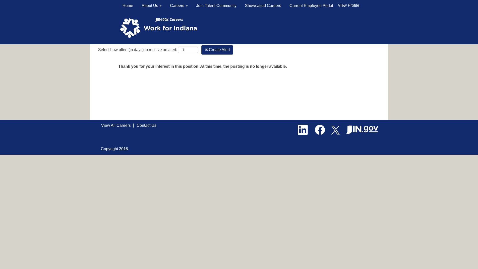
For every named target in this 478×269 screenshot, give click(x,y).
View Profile (348, 5)
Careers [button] (177, 5)
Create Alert (219, 50)
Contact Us (146, 125)
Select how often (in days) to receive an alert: (137, 50)
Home (127, 5)
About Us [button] (150, 5)
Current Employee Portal (311, 5)
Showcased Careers (263, 5)
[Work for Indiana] (160, 27)
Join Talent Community (216, 5)
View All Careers (116, 125)
